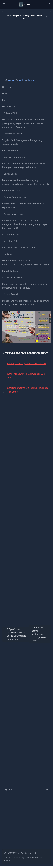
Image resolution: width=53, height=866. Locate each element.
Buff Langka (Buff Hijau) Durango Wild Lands (26, 375)
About (7, 857)
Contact (7, 860)
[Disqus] (26, 680)
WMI (27, 4)
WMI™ (14, 853)
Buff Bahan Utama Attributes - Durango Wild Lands (38, 634)
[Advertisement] (26, 49)
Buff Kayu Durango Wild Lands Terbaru (26, 363)
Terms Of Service (34, 857)
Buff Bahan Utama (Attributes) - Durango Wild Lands (28, 389)
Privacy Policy (18, 857)
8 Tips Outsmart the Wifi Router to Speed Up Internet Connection (16, 634)
